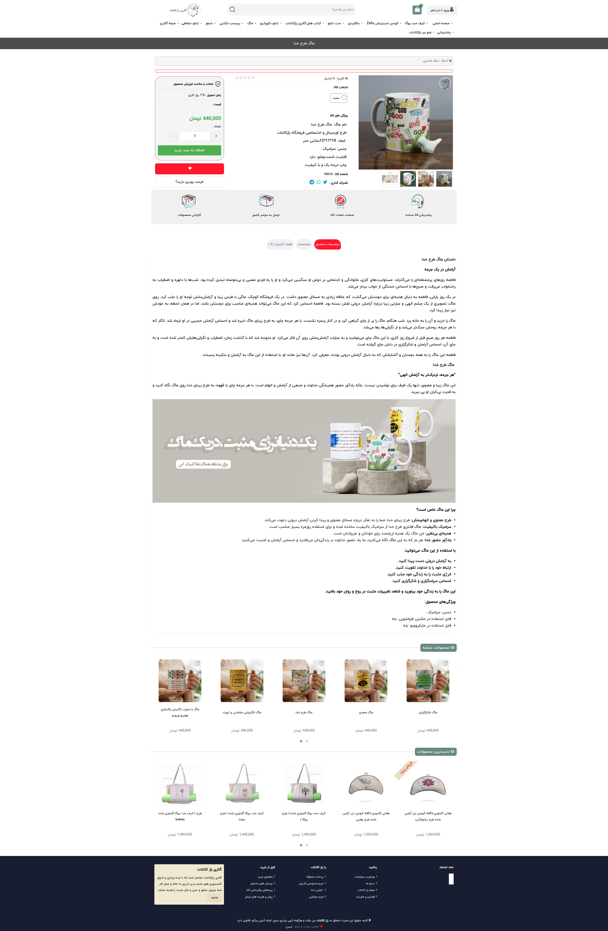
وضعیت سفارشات (364, 877)
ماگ (376, 337)
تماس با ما (317, 890)
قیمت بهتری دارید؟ (189, 182)
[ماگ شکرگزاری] (428, 680)
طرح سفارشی (316, 897)
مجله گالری (168, 23)
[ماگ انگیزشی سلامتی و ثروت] (242, 680)
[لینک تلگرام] (312, 183)
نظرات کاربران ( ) (280, 244)
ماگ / (442, 61)
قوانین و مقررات (365, 897)
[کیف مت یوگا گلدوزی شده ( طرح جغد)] (242, 784)
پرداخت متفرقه (315, 877)
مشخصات (304, 244)
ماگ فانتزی (430, 61)
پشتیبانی (444, 32)
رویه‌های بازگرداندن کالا (259, 890)
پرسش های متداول (261, 883)
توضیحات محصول (327, 244)
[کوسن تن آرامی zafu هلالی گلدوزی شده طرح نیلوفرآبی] (428, 784)
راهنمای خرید (265, 877)
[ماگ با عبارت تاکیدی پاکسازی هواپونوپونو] (180, 680)
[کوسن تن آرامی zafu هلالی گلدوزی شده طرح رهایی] (366, 784)
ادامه (214, 898)
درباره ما (370, 883)
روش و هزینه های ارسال (259, 897)
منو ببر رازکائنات (420, 32)
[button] (301, 741)
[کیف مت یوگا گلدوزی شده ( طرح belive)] (180, 784)
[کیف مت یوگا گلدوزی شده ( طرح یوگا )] (304, 784)
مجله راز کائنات (366, 890)
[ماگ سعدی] (366, 680)
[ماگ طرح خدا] (304, 680)
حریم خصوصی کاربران (311, 883)
